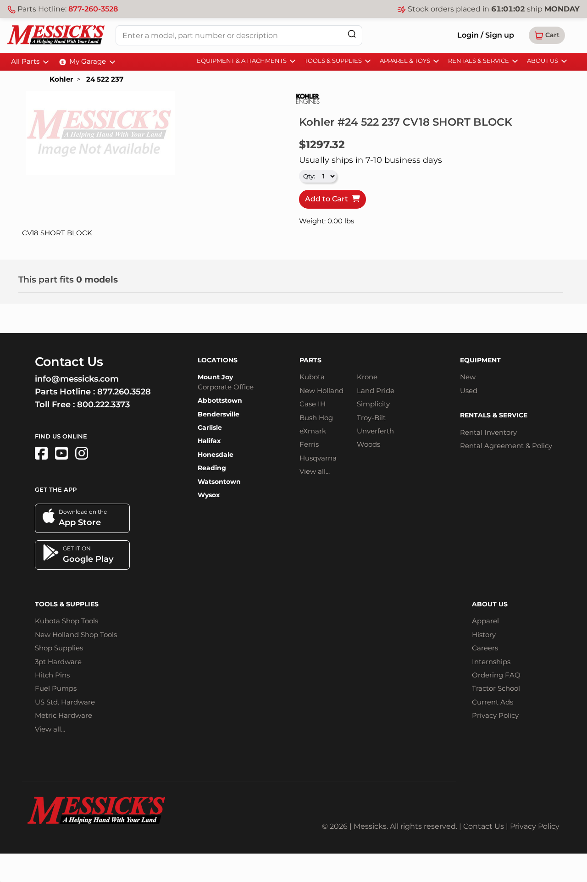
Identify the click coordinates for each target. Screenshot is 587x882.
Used (468, 390)
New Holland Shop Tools (76, 634)
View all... (314, 471)
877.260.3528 (124, 392)
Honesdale (215, 454)
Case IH (312, 403)
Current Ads (492, 702)
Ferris (309, 444)
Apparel (485, 620)
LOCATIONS (218, 360)
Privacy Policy (495, 715)
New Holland (321, 390)
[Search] (352, 33)
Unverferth (375, 431)
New (468, 376)
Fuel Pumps (56, 688)
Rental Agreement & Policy (506, 445)
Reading (212, 468)
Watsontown (219, 481)
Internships (491, 661)
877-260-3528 (93, 9)
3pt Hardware (58, 661)
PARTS (310, 360)
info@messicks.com (77, 379)
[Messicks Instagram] (81, 453)
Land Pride (375, 390)
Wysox (209, 495)
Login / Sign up (485, 35)
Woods (368, 444)
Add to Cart (328, 198)
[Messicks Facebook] (41, 453)
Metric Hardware (63, 715)
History (484, 634)
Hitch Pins (52, 675)
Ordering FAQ (496, 675)
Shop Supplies (59, 647)
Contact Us (483, 826)
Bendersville (218, 414)
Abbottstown (220, 400)
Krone (367, 376)
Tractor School (496, 688)
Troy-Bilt (371, 417)
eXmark (312, 431)
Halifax (209, 441)
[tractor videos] (61, 453)
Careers (485, 647)
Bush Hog (316, 417)
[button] (547, 35)
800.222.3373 (103, 404)
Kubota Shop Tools (66, 620)
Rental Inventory (488, 432)
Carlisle (210, 427)
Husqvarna (318, 458)
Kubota (312, 376)
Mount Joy (215, 377)
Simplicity (373, 403)
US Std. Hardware (65, 702)
